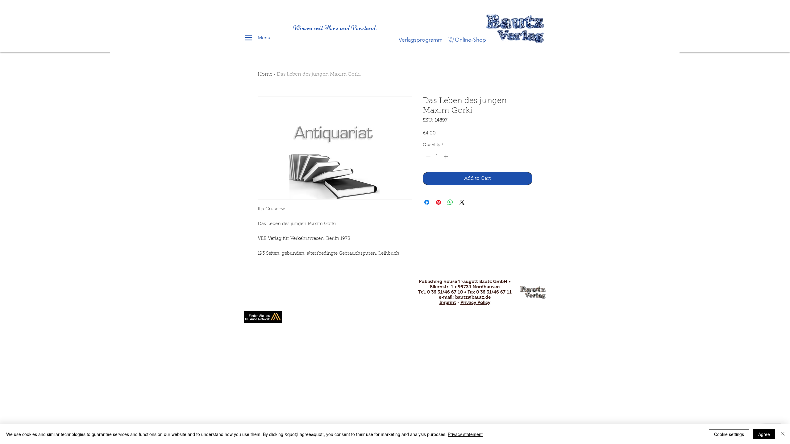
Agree (764, 434)
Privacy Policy (475, 302)
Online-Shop (470, 39)
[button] (451, 39)
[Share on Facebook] (426, 202)
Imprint (447, 302)
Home (265, 74)
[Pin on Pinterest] (438, 202)
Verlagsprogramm (421, 39)
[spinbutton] (437, 156)
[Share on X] (462, 202)
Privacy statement (465, 434)
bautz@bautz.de (473, 297)
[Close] (782, 434)
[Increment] (446, 156)
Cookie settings (729, 434)
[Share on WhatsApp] (450, 202)
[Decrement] (427, 156)
